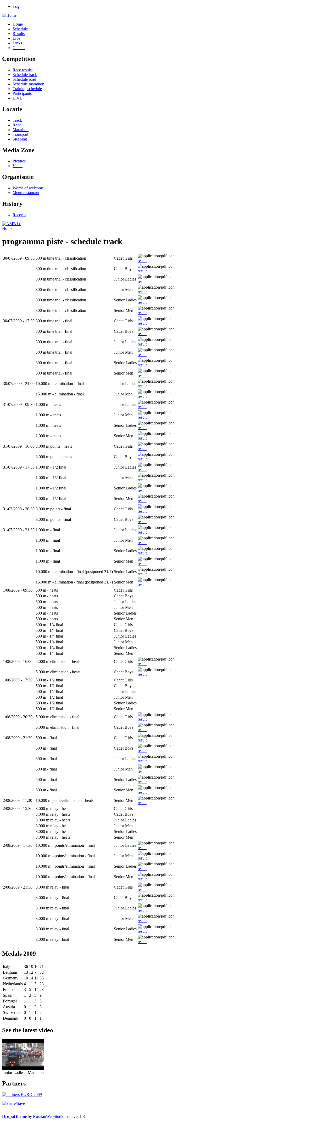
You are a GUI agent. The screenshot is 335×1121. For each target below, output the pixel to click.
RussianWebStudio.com (52, 1116)
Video (18, 166)
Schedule (20, 29)
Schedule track (25, 74)
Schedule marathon (28, 84)
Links (17, 43)
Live (16, 38)
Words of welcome (28, 188)
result (142, 260)
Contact (19, 47)
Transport (20, 134)
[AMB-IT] (11, 223)
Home (18, 24)
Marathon (21, 129)
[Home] (9, 15)
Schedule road (24, 79)
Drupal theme (14, 1116)
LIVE (17, 98)
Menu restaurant (26, 192)
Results (19, 33)
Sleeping (20, 139)
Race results (22, 70)
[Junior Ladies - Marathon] (23, 1069)
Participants (22, 93)
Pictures (19, 161)
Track (17, 120)
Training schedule (27, 88)
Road (17, 125)
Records (19, 215)
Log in (18, 6)
